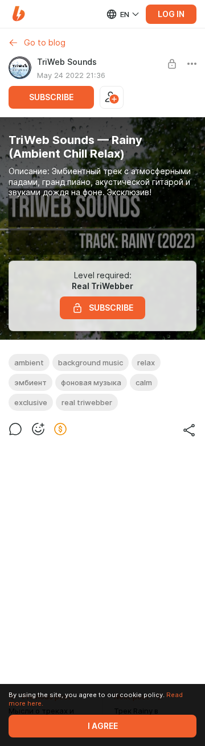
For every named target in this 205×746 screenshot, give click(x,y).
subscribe (51, 97)
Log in (171, 14)
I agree (103, 726)
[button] (18, 14)
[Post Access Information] (172, 63)
